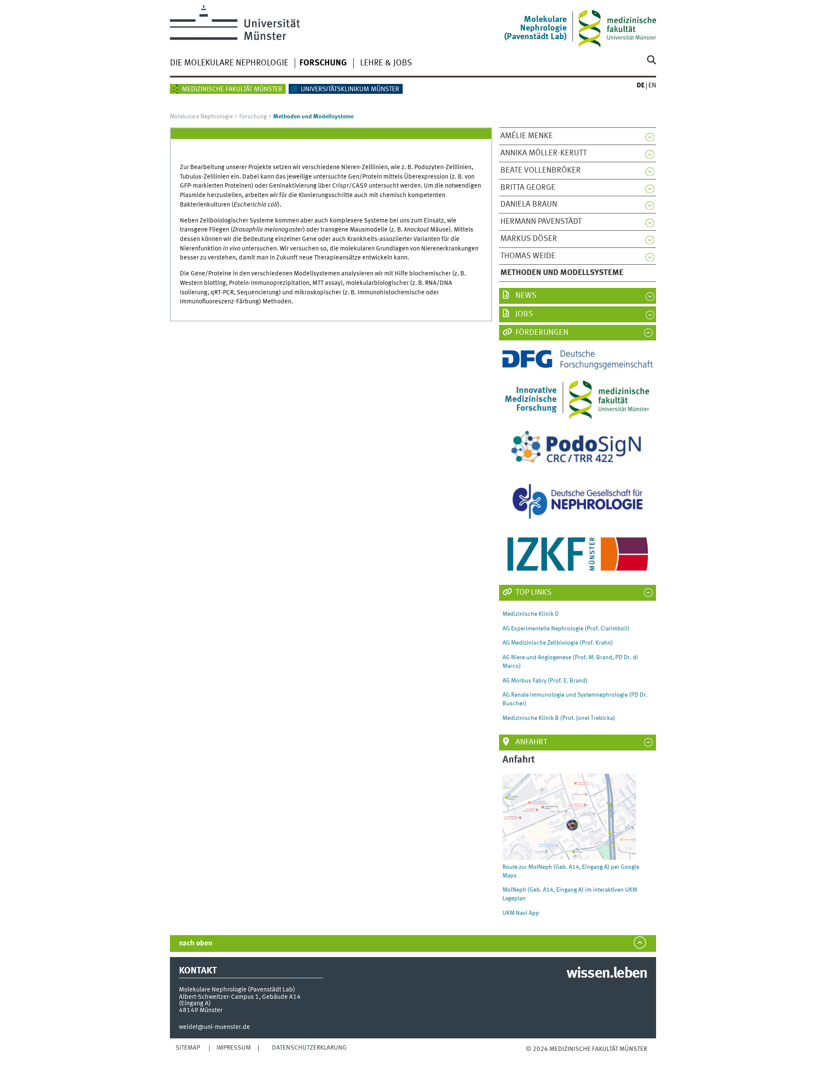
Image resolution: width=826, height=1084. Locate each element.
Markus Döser (528, 239)
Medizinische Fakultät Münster (232, 89)
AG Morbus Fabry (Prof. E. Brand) (545, 681)
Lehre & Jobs (386, 63)
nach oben (195, 943)
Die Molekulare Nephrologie (229, 63)
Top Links (533, 592)
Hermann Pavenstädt (541, 221)
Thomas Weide (527, 256)
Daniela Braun (528, 204)
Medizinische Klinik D (530, 614)
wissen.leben (607, 974)
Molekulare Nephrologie (201, 117)
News (525, 296)
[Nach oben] (534, 1058)
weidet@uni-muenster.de (214, 1027)
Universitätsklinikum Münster (350, 89)
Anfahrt (530, 742)
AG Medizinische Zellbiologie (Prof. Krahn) (557, 643)
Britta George (527, 187)
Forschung (323, 63)
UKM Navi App (520, 913)
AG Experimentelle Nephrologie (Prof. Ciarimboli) (566, 629)
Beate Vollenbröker (540, 170)
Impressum (233, 1047)
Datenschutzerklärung (309, 1047)
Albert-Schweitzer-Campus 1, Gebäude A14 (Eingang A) (240, 1000)
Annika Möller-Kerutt (543, 153)
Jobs (523, 314)
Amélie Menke (526, 136)
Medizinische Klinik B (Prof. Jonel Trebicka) (558, 718)
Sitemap (188, 1047)
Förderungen (541, 333)
